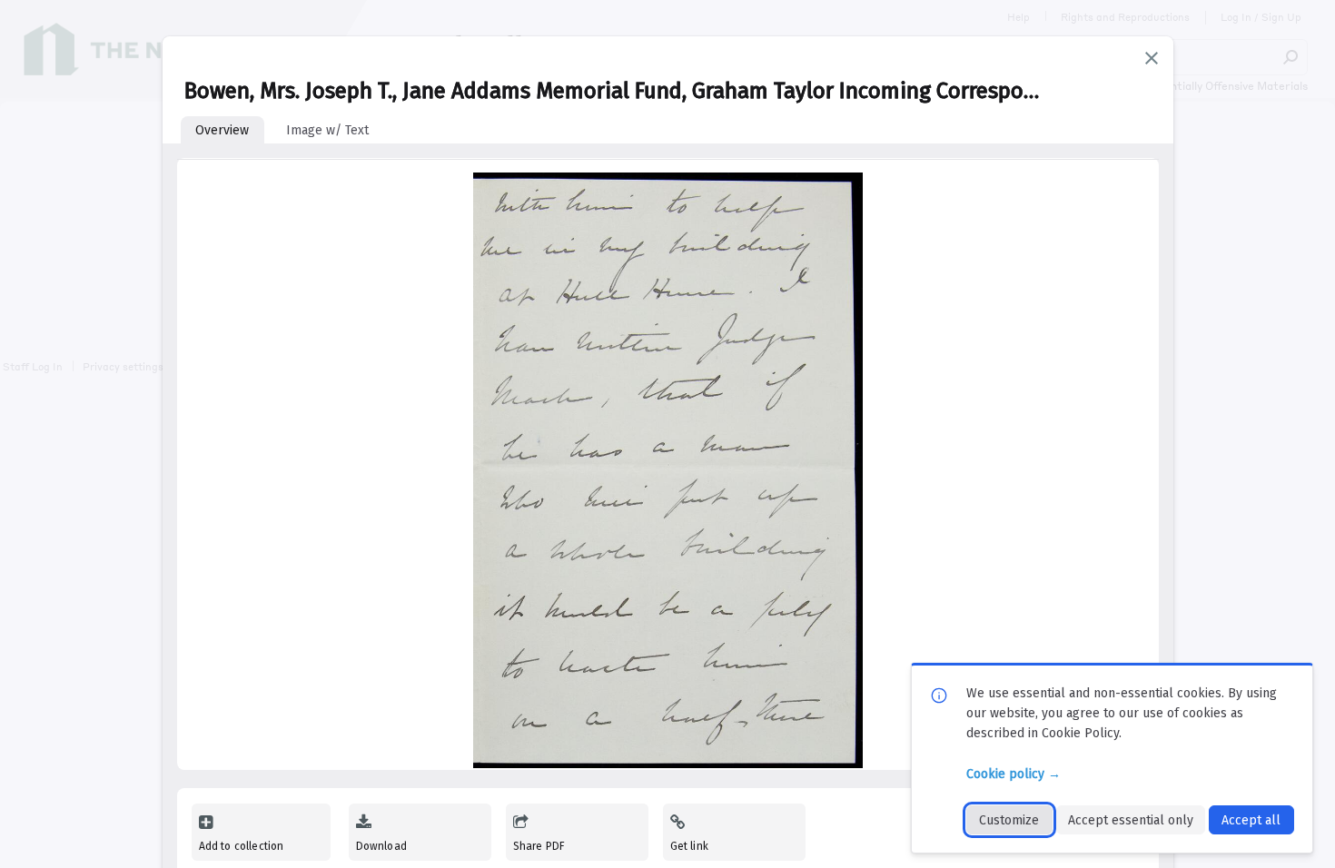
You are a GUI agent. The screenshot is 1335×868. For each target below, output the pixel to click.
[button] (1151, 58)
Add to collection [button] (241, 846)
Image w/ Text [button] (327, 130)
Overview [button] (222, 130)
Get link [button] (689, 846)
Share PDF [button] (539, 846)
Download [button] (381, 846)
